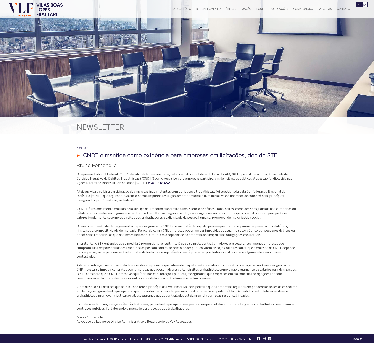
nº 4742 (165, 183)
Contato (343, 9)
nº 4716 (152, 183)
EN (364, 4)
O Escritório (181, 9)
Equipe (261, 9)
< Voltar (82, 148)
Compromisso (303, 9)
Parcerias (325, 9)
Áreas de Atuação (238, 9)
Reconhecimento (208, 9)
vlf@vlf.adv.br (244, 339)
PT (359, 4)
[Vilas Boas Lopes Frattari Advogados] (36, 10)
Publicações (279, 9)
